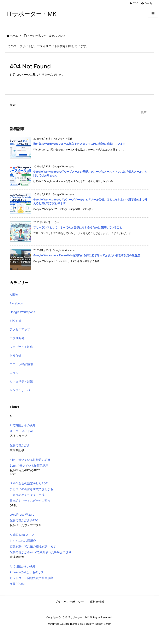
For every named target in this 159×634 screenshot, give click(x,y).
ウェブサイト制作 (21, 346)
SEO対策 (15, 320)
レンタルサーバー (21, 390)
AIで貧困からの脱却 (23, 425)
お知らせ (15, 355)
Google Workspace (22, 312)
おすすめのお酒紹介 (23, 540)
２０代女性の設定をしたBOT (29, 483)
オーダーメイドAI (21, 431)
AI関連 (14, 294)
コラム (14, 372)
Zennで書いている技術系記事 (29, 465)
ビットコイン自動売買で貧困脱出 (31, 578)
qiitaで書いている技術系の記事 (30, 459)
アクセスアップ (20, 329)
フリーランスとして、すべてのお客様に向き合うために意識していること (77, 227)
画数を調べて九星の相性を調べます (33, 546)
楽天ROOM (17, 583)
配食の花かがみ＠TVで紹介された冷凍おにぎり (40, 552)
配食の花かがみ (20, 445)
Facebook (16, 303)
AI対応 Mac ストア (22, 534)
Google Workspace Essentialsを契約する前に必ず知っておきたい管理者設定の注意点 (86, 255)
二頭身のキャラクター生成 (27, 495)
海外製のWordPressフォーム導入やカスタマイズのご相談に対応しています (79, 143)
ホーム (14, 35)
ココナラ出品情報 (21, 364)
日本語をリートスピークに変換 (30, 500)
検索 (13, 105)
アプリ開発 (17, 338)
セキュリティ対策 (21, 381)
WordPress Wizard (22, 514)
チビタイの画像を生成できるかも (31, 489)
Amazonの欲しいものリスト (28, 572)
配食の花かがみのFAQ (24, 520)
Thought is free (102, 623)
